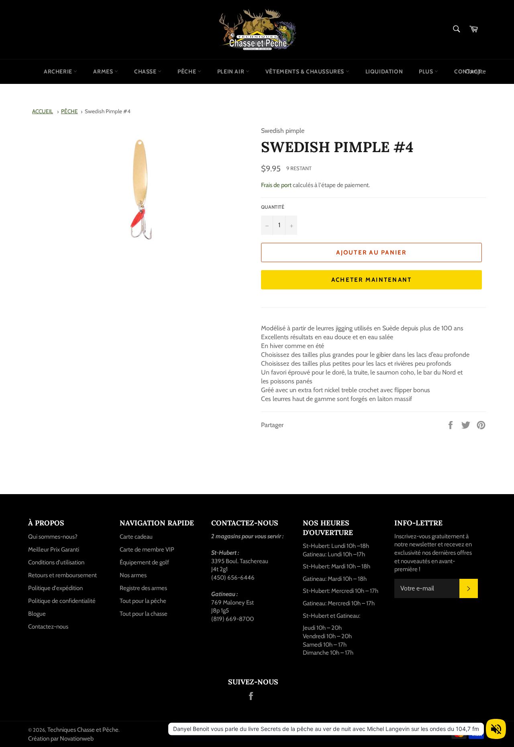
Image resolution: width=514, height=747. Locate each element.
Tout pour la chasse (143, 613)
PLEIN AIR (231, 71)
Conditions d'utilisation (56, 562)
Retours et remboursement (62, 575)
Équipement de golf (144, 562)
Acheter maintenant (371, 279)
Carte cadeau (136, 536)
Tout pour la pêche (143, 601)
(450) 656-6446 (233, 577)
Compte (475, 71)
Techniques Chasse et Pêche (82, 729)
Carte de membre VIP (147, 549)
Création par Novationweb (61, 738)
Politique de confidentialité (62, 601)
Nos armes (133, 575)
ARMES (103, 71)
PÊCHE (187, 71)
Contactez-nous (48, 626)
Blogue (37, 613)
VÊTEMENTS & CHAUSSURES (305, 71)
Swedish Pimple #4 (108, 111)
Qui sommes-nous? (53, 536)
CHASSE (146, 71)
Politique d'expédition (55, 588)
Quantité (272, 207)
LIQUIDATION (384, 71)
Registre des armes (143, 588)
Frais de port (276, 185)
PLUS (426, 71)
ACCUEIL (42, 111)
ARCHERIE (58, 71)
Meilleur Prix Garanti (53, 549)
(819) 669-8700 (232, 619)
